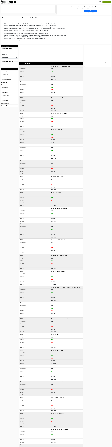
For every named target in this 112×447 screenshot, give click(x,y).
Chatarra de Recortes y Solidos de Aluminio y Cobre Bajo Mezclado (65, 287)
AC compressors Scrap (56, 192)
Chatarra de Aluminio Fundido (57, 97)
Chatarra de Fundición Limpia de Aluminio (60, 224)
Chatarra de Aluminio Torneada (58, 160)
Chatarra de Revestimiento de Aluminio (59, 145)
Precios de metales (74, 2)
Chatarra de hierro (4, 84)
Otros (2, 90)
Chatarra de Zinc (4, 105)
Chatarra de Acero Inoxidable (7, 97)
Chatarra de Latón (4, 74)
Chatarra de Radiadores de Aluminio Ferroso (60, 318)
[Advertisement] (28, 9)
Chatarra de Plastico (5, 95)
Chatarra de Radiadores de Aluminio (59, 113)
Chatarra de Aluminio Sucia (57, 350)
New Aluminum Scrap (55, 445)
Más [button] (92, 2)
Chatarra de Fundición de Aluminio (58, 239)
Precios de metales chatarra (50, 2)
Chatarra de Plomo (5, 87)
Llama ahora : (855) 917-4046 (77, 10)
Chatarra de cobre (4, 77)
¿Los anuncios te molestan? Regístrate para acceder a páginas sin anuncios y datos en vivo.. (98, 63)
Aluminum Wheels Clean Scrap (57, 397)
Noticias (60, 2)
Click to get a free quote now (90, 10)
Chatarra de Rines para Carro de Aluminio (60, 208)
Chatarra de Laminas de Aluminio (58, 271)
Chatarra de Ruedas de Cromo (57, 413)
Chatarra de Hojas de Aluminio (57, 129)
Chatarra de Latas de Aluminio (57, 82)
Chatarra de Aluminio (25, 63)
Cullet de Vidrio (4, 82)
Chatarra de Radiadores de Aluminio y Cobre (60, 66)
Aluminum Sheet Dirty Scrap (57, 366)
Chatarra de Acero (4, 100)
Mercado (66, 2)
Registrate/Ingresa (107, 1)
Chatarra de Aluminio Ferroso (57, 176)
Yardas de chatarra (84, 2)
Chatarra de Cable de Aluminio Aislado (59, 429)
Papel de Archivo (4, 92)
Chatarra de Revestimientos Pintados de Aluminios (62, 303)
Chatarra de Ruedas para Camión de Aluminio (61, 381)
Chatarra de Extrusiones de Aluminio (59, 255)
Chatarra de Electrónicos (6, 79)
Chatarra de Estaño (5, 103)
